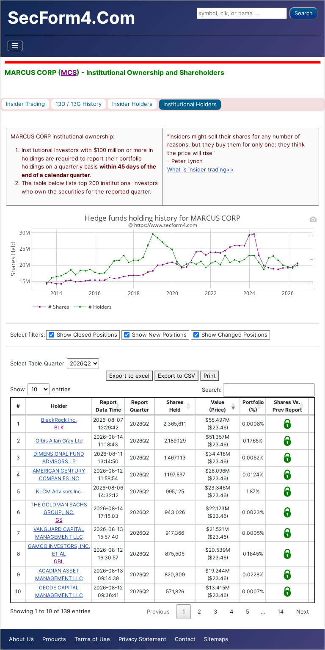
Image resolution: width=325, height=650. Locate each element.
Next (302, 611)
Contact (185, 639)
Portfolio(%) (253, 406)
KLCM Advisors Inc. (59, 491)
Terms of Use (92, 639)
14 (281, 611)
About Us (21, 639)
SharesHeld (175, 406)
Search (304, 13)
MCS (69, 72)
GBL (59, 561)
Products (54, 639)
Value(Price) (217, 406)
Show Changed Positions (233, 334)
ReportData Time (108, 406)
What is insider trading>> (200, 169)
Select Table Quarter (38, 363)
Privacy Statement (142, 639)
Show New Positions (158, 334)
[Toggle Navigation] (15, 46)
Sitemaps (216, 639)
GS (59, 520)
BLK (59, 427)
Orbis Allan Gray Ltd (59, 440)
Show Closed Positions (86, 334)
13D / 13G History (78, 103)
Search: (212, 389)
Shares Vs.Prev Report (287, 406)
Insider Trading (25, 103)
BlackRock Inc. (59, 420)
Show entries (40, 389)
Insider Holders (132, 103)
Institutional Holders (190, 104)
